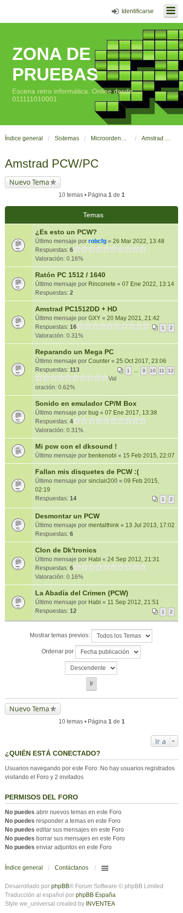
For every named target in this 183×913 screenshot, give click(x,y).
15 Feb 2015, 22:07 (149, 455)
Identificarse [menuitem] (138, 11)
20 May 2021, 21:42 (133, 318)
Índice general (24, 867)
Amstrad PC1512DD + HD (76, 309)
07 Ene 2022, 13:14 (148, 284)
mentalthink (103, 525)
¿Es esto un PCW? (66, 232)
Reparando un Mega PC (74, 352)
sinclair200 (103, 480)
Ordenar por (58, 651)
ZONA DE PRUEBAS (55, 64)
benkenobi (102, 455)
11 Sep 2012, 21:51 (133, 602)
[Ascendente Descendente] (91, 668)
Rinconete (102, 284)
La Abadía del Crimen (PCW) (81, 593)
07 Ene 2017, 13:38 (131, 412)
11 (161, 370)
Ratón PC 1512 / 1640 (70, 275)
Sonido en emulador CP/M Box (86, 403)
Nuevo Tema (29, 182)
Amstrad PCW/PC (52, 163)
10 (153, 370)
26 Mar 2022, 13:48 (138, 241)
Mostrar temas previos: (60, 635)
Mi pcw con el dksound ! (76, 446)
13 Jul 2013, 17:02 (150, 525)
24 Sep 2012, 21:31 (133, 559)
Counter (99, 361)
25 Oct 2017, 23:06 (141, 361)
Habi (94, 559)
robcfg (97, 241)
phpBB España (96, 895)
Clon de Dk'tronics (66, 550)
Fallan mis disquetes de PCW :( (87, 472)
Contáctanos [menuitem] (71, 867)
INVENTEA (100, 903)
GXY (94, 318)
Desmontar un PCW (67, 516)
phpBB (60, 886)
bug (93, 412)
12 (171, 370)
